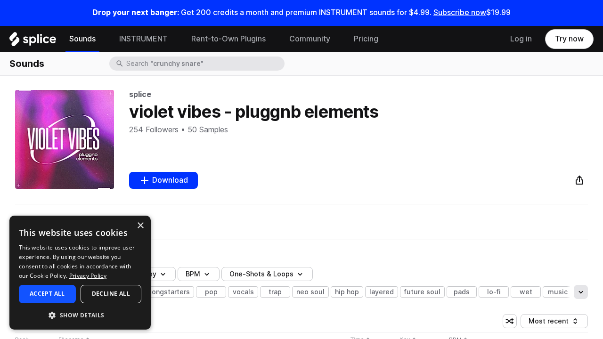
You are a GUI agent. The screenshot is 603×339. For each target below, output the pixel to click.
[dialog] (80, 273)
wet (526, 292)
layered (381, 292)
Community (309, 38)
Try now (569, 38)
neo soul (310, 292)
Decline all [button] (111, 294)
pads (462, 292)
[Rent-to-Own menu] (272, 39)
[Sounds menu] (102, 39)
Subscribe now (459, 12)
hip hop (347, 292)
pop (211, 292)
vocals (243, 292)
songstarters (169, 292)
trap (275, 292)
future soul (422, 292)
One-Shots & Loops (261, 274)
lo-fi (494, 292)
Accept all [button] (47, 294)
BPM (193, 274)
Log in (521, 38)
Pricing (366, 38)
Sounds (82, 38)
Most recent (553, 322)
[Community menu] (337, 39)
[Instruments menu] (174, 39)
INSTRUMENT (143, 38)
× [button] (140, 225)
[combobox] (204, 63)
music (558, 292)
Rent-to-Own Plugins (228, 38)
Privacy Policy (87, 276)
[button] (80, 314)
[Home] (32, 41)
